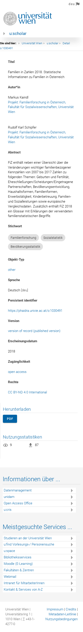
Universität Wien (32, 43)
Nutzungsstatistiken (22, 437)
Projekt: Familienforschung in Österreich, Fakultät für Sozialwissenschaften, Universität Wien (41, 107)
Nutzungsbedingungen (61, 619)
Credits (71, 609)
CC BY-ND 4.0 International (27, 392)
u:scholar (17, 33)
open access (17, 372)
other (11, 270)
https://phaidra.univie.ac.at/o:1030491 (35, 311)
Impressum (55, 609)
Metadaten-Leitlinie (62, 614)
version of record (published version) (34, 331)
